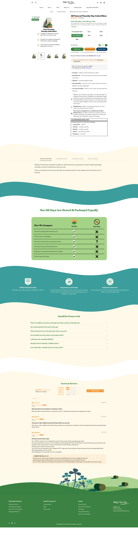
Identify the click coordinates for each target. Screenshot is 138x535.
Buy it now (102, 49)
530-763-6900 (117, 509)
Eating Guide (78, 7)
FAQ (57, 7)
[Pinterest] (9, 523)
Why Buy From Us (14, 504)
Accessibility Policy (83, 512)
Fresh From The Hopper (15, 509)
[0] (104, 2)
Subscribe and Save (90, 49)
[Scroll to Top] (135, 527)
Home (41, 7)
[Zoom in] (64, 18)
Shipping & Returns (14, 512)
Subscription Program (15, 507)
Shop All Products (61, 11)
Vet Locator (46, 509)
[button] (75, 18)
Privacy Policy (82, 504)
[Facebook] (12, 523)
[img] (35, 403)
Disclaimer (81, 509)
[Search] (36, 2)
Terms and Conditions (84, 507)
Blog (44, 507)
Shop (49, 7)
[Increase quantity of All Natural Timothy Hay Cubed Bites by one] (106, 45)
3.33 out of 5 (46, 390)
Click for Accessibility (84, 514)
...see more (73, 26)
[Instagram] (15, 523)
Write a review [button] (95, 391)
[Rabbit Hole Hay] (69, 2)
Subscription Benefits (92, 7)
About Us (66, 7)
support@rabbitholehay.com (121, 511)
